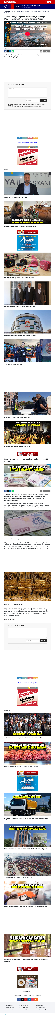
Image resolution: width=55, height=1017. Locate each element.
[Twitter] (8, 51)
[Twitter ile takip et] (22, 999)
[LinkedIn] (10, 51)
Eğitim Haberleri (24, 1007)
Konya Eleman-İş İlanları (41, 1009)
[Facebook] (5, 51)
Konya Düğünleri (24, 1005)
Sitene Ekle (38, 995)
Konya (13, 11)
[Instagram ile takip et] (32, 999)
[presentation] (9, 6)
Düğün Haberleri (39, 1005)
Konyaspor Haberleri (10, 1009)
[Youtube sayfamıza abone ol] (26, 999)
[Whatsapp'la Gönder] (13, 51)
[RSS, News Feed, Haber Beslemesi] (36, 999)
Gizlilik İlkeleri (31, 995)
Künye (20, 995)
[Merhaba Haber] (10, 2)
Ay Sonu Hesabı (25, 6)
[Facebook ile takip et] (19, 999)
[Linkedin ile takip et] (29, 999)
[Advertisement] (27, 118)
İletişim (25, 995)
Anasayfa (8, 11)
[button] (44, 51)
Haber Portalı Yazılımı (11, 1015)
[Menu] (46, 2)
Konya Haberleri (9, 1005)
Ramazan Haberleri (40, 1007)
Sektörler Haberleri (25, 1009)
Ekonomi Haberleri (10, 1007)
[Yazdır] (41, 51)
